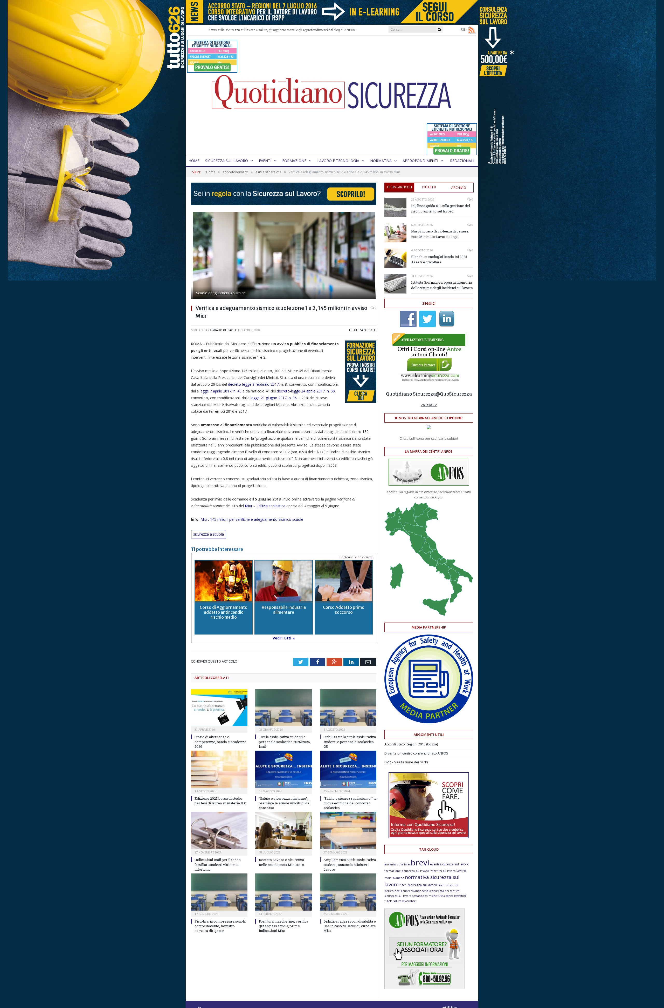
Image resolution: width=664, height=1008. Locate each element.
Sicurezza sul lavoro (226, 160)
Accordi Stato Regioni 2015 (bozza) (411, 744)
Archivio (458, 187)
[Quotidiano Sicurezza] (332, 95)
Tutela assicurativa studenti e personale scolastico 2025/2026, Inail (285, 742)
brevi (420, 862)
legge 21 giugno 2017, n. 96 (273, 397)
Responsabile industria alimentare (284, 610)
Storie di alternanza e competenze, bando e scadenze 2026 (220, 742)
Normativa (381, 160)
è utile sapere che (362, 330)
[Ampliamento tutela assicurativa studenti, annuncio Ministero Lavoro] (348, 830)
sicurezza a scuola (208, 534)
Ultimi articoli (399, 187)
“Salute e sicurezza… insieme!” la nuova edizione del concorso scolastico (349, 803)
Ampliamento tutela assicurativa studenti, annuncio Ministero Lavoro (349, 864)
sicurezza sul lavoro (398, 896)
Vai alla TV (429, 405)
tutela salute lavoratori (400, 901)
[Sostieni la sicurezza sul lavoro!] (429, 837)
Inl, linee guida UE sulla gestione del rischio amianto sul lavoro (440, 208)
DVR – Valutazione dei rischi (406, 762)
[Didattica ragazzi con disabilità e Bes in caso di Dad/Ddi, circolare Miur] (348, 892)
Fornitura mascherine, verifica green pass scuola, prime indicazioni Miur (283, 926)
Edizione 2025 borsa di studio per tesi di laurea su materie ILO (220, 800)
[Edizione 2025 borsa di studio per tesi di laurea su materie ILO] (219, 769)
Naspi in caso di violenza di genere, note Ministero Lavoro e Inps (440, 234)
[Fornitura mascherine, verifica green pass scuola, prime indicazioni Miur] (283, 892)
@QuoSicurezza (454, 394)
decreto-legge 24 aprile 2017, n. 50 (306, 391)
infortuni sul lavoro (443, 871)
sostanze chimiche (424, 896)
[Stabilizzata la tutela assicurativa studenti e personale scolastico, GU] (348, 707)
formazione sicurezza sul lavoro (406, 871)
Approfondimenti (420, 160)
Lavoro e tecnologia (338, 160)
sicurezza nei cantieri (446, 891)
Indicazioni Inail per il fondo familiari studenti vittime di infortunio (218, 864)
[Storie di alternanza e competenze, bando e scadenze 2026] (219, 707)
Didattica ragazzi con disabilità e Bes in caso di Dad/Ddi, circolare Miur (349, 926)
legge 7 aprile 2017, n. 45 (220, 391)
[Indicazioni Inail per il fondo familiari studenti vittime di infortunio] (219, 830)
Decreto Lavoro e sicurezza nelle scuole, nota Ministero (281, 862)
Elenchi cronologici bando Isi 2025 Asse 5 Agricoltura (439, 259)
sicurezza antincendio (415, 891)
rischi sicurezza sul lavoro (418, 885)
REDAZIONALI (462, 160)
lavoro (461, 871)
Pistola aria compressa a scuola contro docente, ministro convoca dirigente (220, 926)
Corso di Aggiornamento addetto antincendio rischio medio (223, 612)
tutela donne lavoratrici (452, 896)
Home (194, 160)
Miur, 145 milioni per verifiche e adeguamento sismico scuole (252, 519)
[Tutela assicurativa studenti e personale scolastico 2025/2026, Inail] (283, 707)
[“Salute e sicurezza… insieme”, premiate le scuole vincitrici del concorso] (283, 769)
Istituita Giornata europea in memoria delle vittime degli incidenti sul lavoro (442, 285)
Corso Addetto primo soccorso (343, 610)
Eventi (265, 160)
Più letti (429, 187)
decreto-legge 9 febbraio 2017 (253, 384)
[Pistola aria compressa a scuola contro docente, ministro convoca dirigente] (219, 892)
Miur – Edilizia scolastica (265, 505)
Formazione (294, 160)
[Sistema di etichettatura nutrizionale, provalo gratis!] (212, 70)
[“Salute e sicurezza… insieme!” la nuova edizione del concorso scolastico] (348, 769)
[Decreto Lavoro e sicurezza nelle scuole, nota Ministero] (283, 830)
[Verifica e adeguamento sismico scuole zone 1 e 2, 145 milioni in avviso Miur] (283, 256)
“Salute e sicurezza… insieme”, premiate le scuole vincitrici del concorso (284, 803)
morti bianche (394, 878)
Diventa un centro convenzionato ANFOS (416, 753)
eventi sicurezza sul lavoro (449, 864)
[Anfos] (424, 987)
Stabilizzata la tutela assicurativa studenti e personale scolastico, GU (349, 742)
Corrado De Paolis (222, 330)
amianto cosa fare (397, 864)
